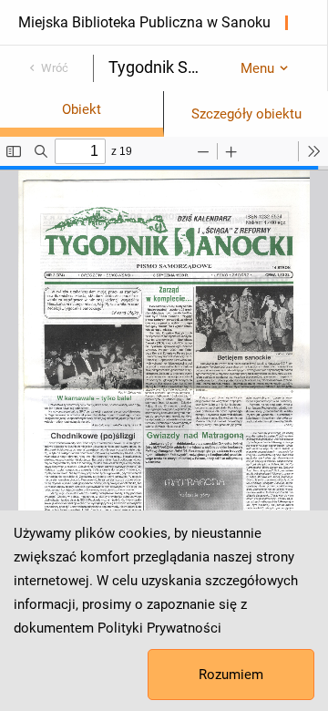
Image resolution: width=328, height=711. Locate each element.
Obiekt (81, 109)
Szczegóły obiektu (246, 114)
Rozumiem (231, 674)
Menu (257, 68)
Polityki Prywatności (159, 628)
